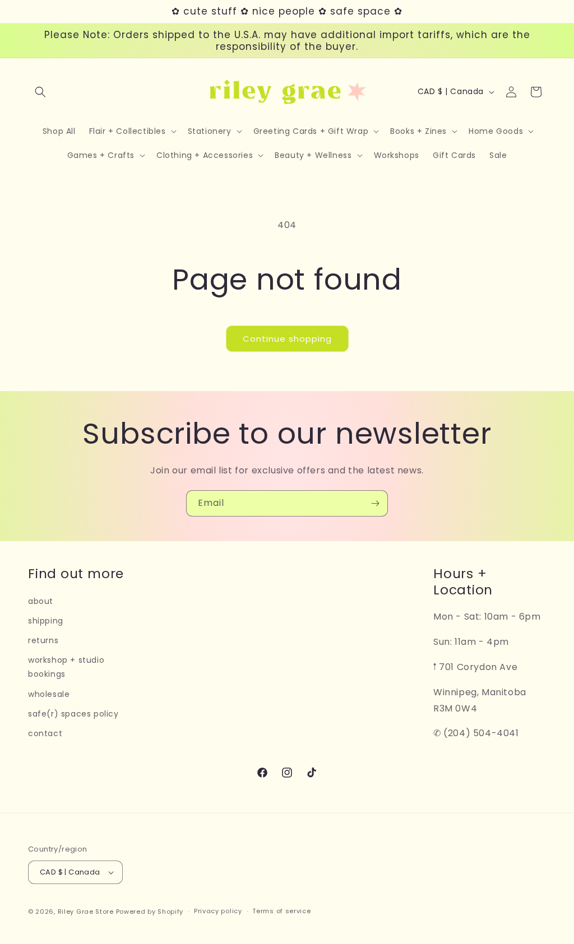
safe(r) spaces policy (73, 713)
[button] (40, 92)
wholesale (49, 694)
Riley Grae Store (86, 911)
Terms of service (281, 910)
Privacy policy (218, 910)
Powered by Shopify (150, 911)
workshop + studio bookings (66, 667)
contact (45, 733)
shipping (45, 620)
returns (43, 640)
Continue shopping (287, 339)
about (40, 601)
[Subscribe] (375, 503)
